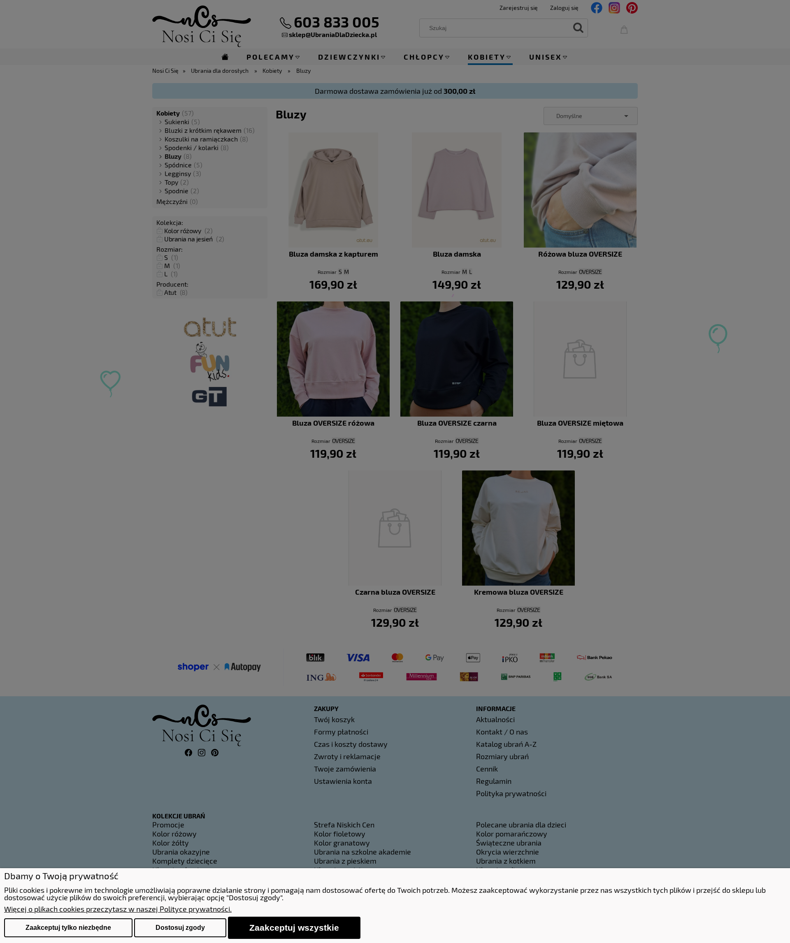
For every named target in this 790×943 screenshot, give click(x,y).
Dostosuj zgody (180, 927)
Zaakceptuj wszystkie (294, 927)
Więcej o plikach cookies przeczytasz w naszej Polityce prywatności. (118, 908)
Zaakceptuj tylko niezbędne (68, 927)
